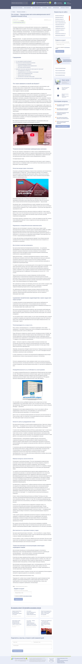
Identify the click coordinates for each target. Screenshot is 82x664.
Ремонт (49, 7)
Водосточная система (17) (60, 20)
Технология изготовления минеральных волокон (25, 62)
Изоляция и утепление (21, 11)
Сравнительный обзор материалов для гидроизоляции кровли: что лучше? (17, 612)
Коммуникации (56, 7)
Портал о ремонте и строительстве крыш (43, 3)
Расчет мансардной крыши (60, 72)
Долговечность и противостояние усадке (26, 76)
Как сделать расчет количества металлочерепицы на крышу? (62, 109)
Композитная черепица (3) (60, 35)
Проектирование (27, 7)
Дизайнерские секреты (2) (60, 28)
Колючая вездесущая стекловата (24, 64)
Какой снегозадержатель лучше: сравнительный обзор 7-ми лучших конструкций (46, 612)
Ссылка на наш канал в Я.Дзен (62, 658)
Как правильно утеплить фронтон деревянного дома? (63, 105)
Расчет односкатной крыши (60, 68)
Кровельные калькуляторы (59, 3)
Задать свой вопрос (63, 126)
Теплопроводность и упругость (24, 70)
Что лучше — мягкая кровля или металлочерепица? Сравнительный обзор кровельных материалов (32, 623)
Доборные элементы (65, 7)
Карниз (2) (57, 31)
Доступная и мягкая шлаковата (24, 67)
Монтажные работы (36, 7)
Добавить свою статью (61, 662)
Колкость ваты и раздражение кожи (25, 73)
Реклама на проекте (60, 661)
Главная (13, 11)
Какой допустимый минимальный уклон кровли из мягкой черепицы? (63, 122)
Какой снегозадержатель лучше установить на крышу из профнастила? (63, 113)
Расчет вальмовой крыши (60, 75)
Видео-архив (65, 81)
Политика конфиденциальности (62, 660)
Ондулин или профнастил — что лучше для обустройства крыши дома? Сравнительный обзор (46, 623)
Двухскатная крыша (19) (59, 24)
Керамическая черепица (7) (60, 33)
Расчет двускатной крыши (60, 70)
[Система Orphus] (51, 660)
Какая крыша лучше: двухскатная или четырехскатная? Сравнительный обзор (16, 622)
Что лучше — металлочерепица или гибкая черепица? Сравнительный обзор (31, 612)
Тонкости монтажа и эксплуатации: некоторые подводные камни (29, 78)
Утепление (44, 7)
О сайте (58, 659)
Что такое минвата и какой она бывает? (24, 61)
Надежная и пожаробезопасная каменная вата (27, 65)
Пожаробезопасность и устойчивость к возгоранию (28, 72)
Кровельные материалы (17, 7)
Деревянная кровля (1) (59, 26)
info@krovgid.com (23, 660)
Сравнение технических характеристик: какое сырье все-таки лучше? (29, 69)
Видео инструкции (69, 3)
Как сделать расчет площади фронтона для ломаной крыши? (63, 118)
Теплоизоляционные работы (19, 22)
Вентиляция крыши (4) (59, 19)
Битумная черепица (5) (59, 15)
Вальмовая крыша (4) (59, 17)
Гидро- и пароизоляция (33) (60, 22)
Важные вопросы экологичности (24, 75)
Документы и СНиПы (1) (59, 30)
